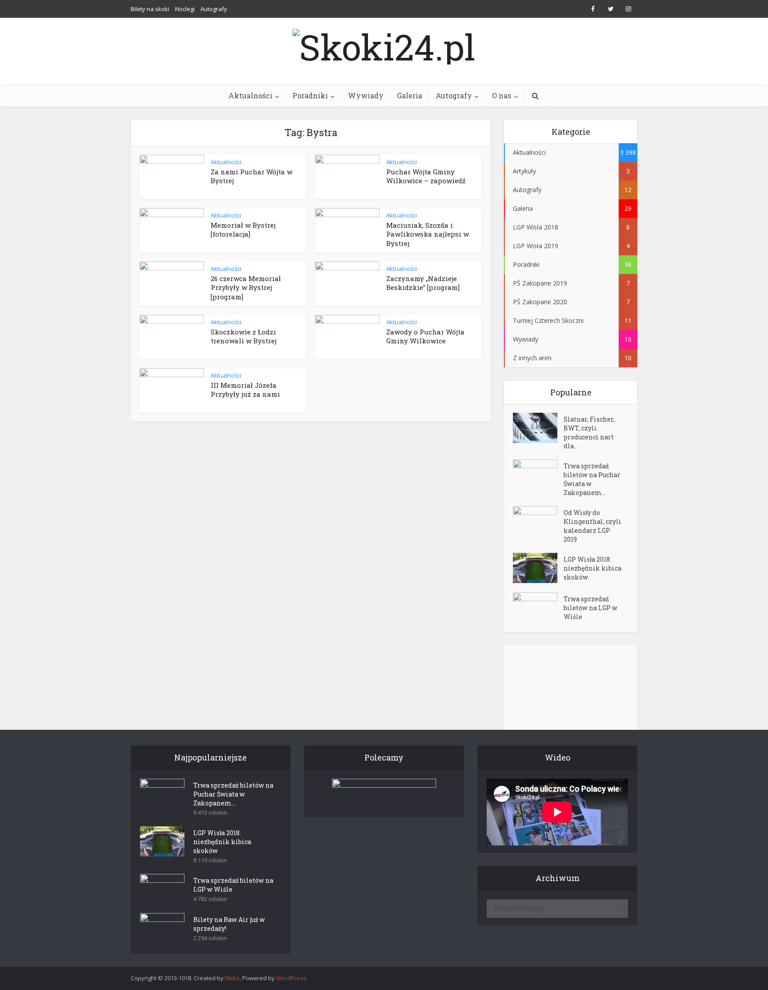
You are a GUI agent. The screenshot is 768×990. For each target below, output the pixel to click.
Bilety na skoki (150, 9)
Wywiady (366, 95)
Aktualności (250, 95)
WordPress (291, 978)
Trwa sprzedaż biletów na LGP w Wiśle (590, 608)
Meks (232, 978)
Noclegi (185, 9)
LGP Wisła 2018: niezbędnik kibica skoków (592, 568)
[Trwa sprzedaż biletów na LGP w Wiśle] (538, 607)
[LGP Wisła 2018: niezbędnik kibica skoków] (538, 568)
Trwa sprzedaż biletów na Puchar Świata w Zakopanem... (592, 479)
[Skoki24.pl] (384, 44)
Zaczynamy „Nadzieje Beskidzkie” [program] (423, 283)
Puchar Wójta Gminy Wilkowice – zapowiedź (426, 176)
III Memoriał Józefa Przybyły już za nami (245, 389)
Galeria (409, 95)
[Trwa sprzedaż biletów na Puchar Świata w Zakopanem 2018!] (538, 474)
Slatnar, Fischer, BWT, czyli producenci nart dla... (589, 432)
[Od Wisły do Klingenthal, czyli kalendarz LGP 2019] (538, 521)
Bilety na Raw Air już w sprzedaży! (229, 924)
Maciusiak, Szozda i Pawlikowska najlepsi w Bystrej (427, 234)
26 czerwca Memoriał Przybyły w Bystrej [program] (246, 287)
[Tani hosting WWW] (384, 792)
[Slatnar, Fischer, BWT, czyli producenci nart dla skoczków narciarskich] (538, 428)
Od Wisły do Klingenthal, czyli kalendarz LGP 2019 (592, 525)
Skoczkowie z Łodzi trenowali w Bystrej (243, 336)
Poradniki (310, 95)
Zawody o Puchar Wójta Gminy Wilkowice (425, 336)
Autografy (213, 9)
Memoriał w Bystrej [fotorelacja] (243, 229)
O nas (501, 95)
